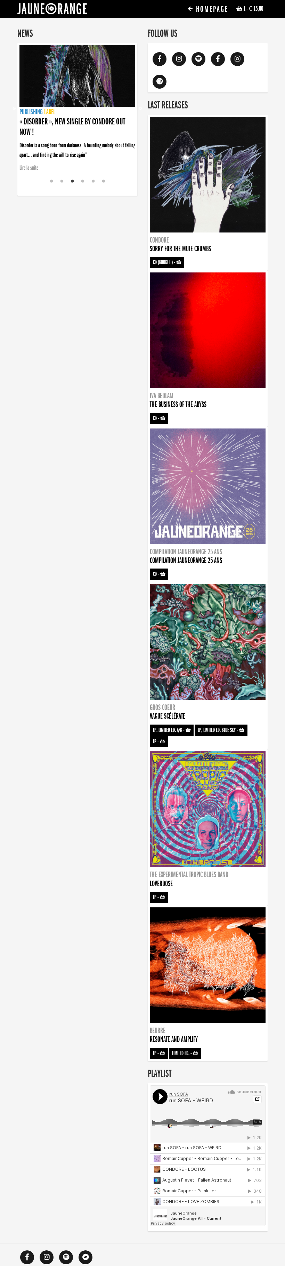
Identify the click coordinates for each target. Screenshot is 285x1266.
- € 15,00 (253, 9)
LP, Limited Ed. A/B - (169, 730)
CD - (156, 418)
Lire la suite (28, 168)
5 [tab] (93, 181)
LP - (156, 741)
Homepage (211, 9)
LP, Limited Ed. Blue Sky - (218, 730)
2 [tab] (61, 181)
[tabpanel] (77, 99)
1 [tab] (51, 181)
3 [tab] (72, 181)
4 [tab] (82, 181)
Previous (14, 108)
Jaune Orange (52, 10)
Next (140, 108)
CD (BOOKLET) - (164, 262)
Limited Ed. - (182, 1053)
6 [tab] (103, 181)
